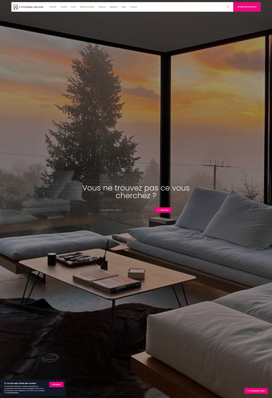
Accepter (56, 384)
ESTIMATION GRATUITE (247, 7)
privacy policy (13, 393)
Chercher (164, 210)
